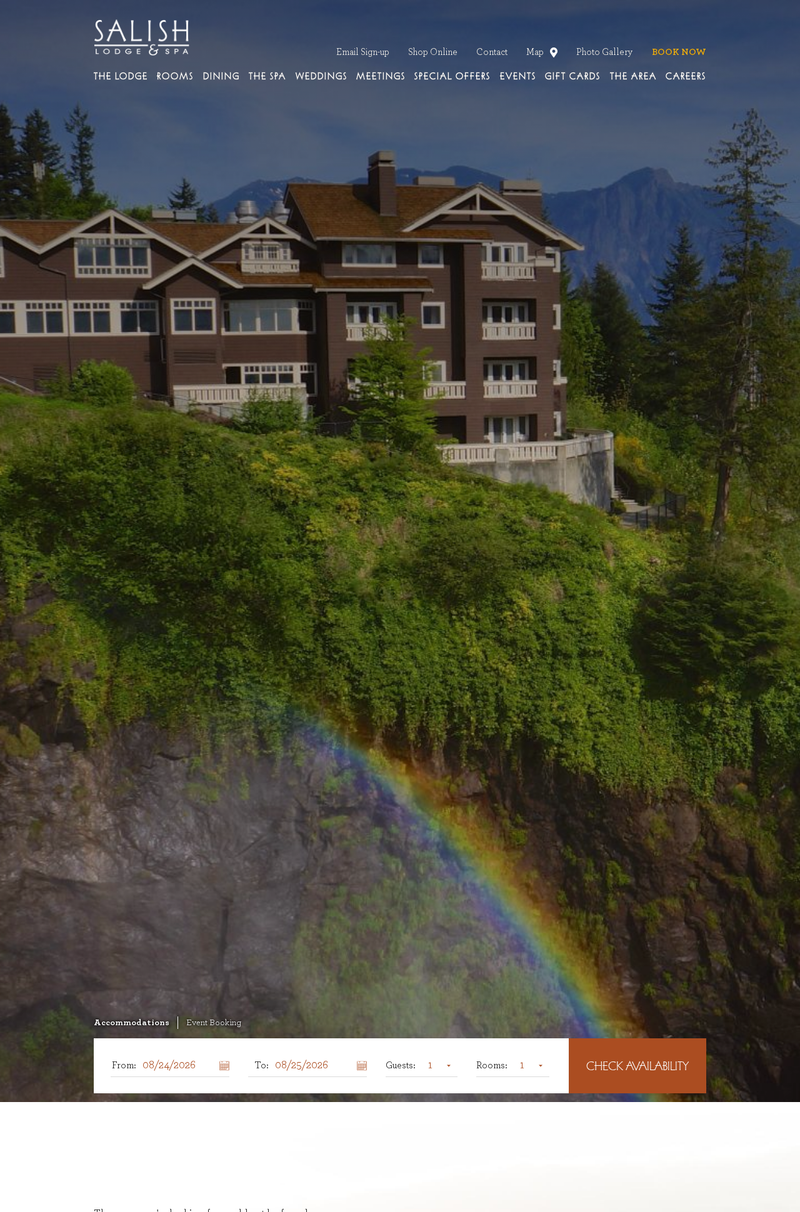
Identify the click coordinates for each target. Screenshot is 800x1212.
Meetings (381, 76)
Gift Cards (573, 76)
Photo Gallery (604, 52)
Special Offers (452, 76)
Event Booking (213, 1022)
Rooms (175, 76)
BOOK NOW (679, 52)
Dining (221, 76)
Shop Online (433, 52)
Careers (686, 76)
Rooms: (492, 1065)
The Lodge (121, 76)
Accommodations (131, 1022)
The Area (633, 76)
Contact (492, 52)
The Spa (267, 76)
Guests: (401, 1065)
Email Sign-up (362, 52)
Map (537, 52)
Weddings (322, 76)
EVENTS (518, 76)
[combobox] (437, 1065)
